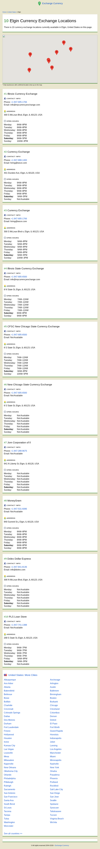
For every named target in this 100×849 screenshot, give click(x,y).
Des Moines (9, 720)
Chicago (54, 705)
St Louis (7, 808)
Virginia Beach (57, 819)
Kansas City (9, 745)
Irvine (6, 742)
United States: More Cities (22, 675)
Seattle (53, 800)
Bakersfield (9, 691)
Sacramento (9, 789)
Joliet (52, 742)
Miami (53, 756)
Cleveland (55, 709)
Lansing (53, 745)
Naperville (8, 764)
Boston (53, 698)
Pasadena (55, 775)
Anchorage (55, 680)
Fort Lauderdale (11, 727)
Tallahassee (55, 811)
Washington (9, 822)
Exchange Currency (62, 845)
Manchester (55, 753)
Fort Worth (55, 727)
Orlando (7, 775)
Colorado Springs (12, 713)
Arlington (54, 683)
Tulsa (6, 819)
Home (4, 12)
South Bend (9, 804)
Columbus (55, 713)
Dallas (7, 716)
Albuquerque (10, 680)
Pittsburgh (8, 782)
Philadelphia (10, 778)
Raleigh (7, 786)
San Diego (55, 793)
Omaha (53, 771)
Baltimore (54, 691)
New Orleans (10, 767)
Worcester (8, 826)
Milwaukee (9, 760)
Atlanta (7, 687)
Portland (54, 782)
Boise (6, 698)
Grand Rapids (56, 731)
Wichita (53, 822)
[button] (56, 52)
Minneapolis (55, 760)
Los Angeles (55, 749)
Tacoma (7, 811)
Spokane (54, 804)
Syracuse (54, 808)
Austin (53, 687)
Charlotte (8, 705)
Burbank (54, 702)
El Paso (53, 723)
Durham (7, 723)
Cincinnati (8, 709)
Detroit (53, 720)
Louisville (8, 753)
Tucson (53, 815)
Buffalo (7, 702)
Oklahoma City (11, 771)
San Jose (54, 797)
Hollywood (9, 734)
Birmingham (55, 694)
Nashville (54, 764)
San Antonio (9, 793)
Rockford (54, 786)
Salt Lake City (56, 789)
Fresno (7, 731)
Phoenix (54, 778)
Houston (8, 738)
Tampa (7, 815)
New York (54, 767)
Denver (53, 716)
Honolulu (54, 734)
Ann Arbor (8, 683)
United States (12, 12)
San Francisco (10, 797)
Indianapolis (55, 738)
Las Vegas (9, 749)
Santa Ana (9, 800)
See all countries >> (13, 833)
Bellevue (8, 694)
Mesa (6, 756)
